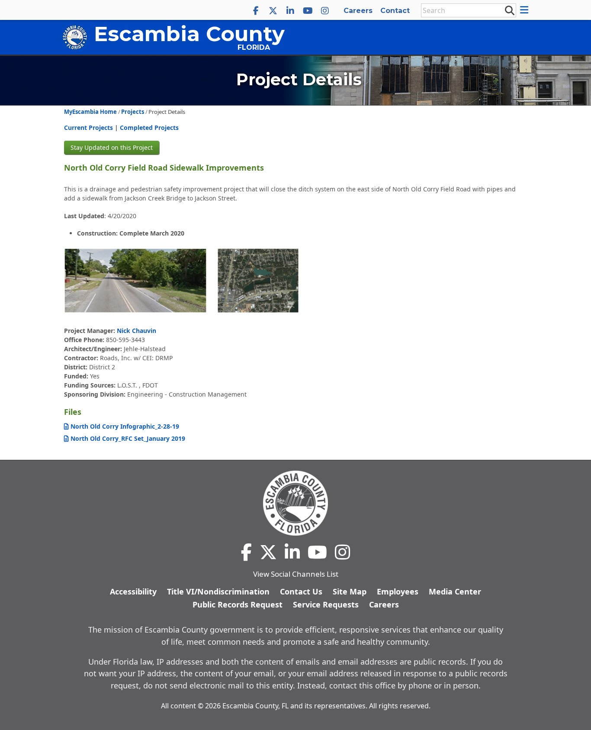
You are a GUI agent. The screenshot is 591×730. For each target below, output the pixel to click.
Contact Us (301, 591)
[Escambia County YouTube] (307, 10)
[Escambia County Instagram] (325, 10)
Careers (358, 10)
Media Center (455, 591)
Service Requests (326, 604)
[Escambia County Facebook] (255, 10)
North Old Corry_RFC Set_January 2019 (128, 438)
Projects (132, 112)
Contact (395, 10)
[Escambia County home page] (295, 503)
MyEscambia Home (90, 112)
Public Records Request (238, 604)
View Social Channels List (295, 574)
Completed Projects (149, 127)
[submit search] (509, 10)
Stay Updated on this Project (112, 147)
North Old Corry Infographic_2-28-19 (125, 426)
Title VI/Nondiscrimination (218, 591)
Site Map (349, 591)
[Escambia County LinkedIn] (290, 10)
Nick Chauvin (136, 330)
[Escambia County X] (273, 10)
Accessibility (133, 591)
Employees (397, 591)
